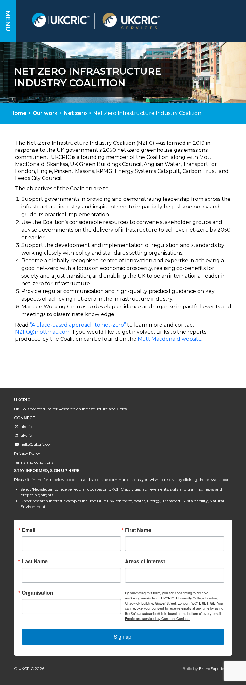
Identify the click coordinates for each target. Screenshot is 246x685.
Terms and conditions (33, 462)
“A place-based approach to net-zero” (78, 325)
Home (18, 113)
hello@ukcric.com (37, 444)
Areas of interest (145, 561)
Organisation (37, 592)
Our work (45, 113)
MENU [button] (8, 21)
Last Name (35, 561)
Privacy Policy (27, 453)
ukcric (26, 426)
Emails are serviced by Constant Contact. (157, 618)
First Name (138, 530)
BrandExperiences (215, 668)
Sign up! (123, 636)
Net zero (75, 113)
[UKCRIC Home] (126, 21)
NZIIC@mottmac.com (42, 332)
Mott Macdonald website (169, 339)
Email (28, 530)
